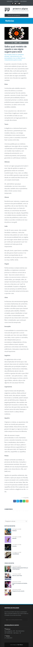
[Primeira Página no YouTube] (19, 4)
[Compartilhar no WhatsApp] (24, 501)
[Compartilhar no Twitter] (17, 501)
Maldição (14, 530)
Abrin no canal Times (17, 575)
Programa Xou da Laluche (18, 591)
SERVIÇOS (16, 1)
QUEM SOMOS (9, 1)
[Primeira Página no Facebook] (13, 4)
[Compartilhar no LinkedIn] (21, 501)
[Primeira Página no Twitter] (15, 4)
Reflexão (14, 538)
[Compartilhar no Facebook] (14, 501)
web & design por (16, 644)
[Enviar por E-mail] (27, 501)
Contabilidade (15, 554)
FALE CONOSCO (23, 1)
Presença (14, 546)
